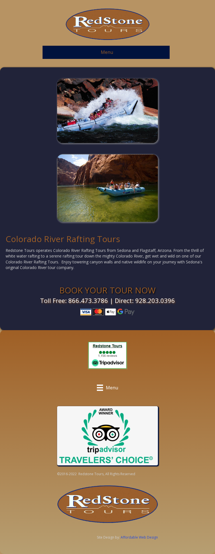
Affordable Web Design (139, 537)
